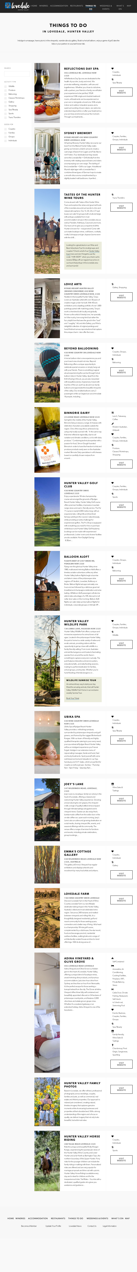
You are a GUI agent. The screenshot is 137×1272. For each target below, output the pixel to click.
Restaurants (76, 6)
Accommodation (59, 6)
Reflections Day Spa (81, 68)
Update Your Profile (53, 1226)
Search (7, 68)
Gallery (11, 102)
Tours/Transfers (15, 118)
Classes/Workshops (16, 98)
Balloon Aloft (76, 557)
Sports (11, 114)
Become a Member (29, 1226)
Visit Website (121, 92)
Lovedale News (75, 1226)
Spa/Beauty (13, 110)
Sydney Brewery (78, 133)
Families (12, 133)
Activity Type (10, 82)
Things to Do (75, 1219)
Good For (8, 124)
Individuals (13, 141)
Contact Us (91, 1226)
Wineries (43, 6)
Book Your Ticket (72, 698)
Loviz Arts (73, 284)
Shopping (12, 106)
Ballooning (13, 94)
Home (34, 6)
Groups (12, 137)
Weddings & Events (97, 1219)
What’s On (117, 1219)
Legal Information (109, 1226)
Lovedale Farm (76, 894)
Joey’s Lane (74, 784)
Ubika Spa (72, 717)
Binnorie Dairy (77, 413)
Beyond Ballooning (81, 348)
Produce (12, 90)
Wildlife (11, 86)
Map (129, 6)
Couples (12, 129)
